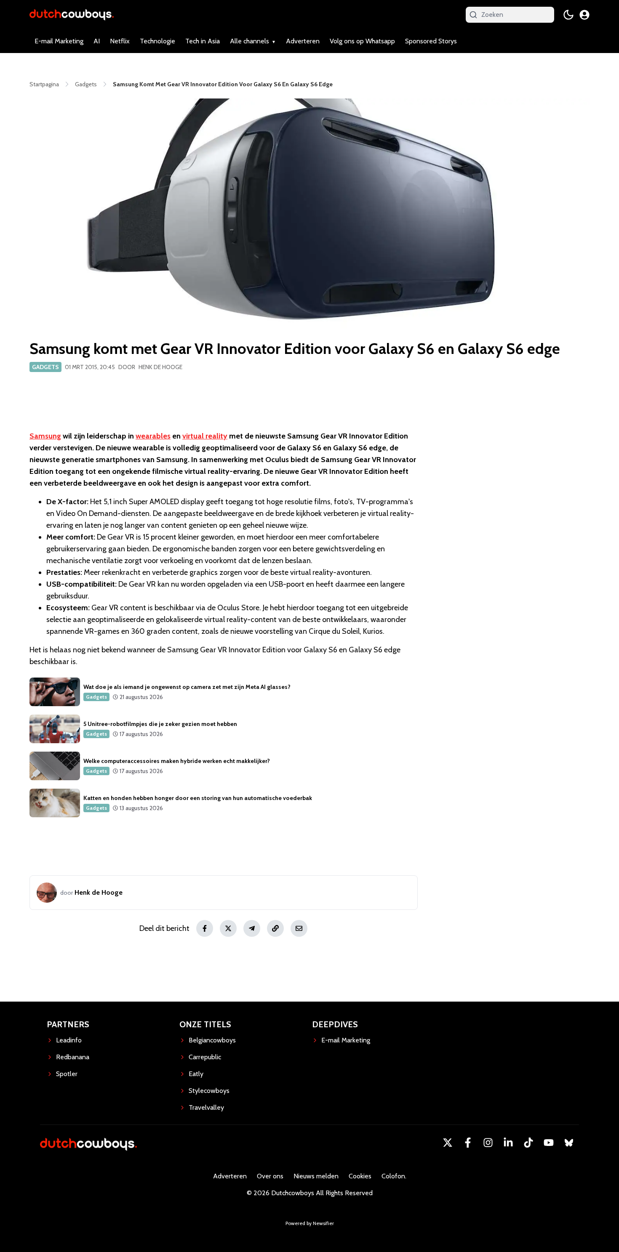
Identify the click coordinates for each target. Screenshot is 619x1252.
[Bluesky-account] (569, 1143)
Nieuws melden (316, 1176)
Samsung (45, 436)
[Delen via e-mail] (299, 928)
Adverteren (303, 41)
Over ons (270, 1176)
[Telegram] (251, 928)
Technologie (157, 41)
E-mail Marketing (59, 41)
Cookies (360, 1176)
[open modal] (584, 15)
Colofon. (394, 1176)
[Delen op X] (228, 928)
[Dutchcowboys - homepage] (71, 14)
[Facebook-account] (468, 1143)
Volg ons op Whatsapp (362, 41)
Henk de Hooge (160, 367)
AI (96, 41)
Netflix (120, 41)
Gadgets (45, 367)
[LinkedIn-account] (508, 1143)
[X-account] (448, 1143)
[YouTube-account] (549, 1143)
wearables (153, 436)
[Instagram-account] (488, 1143)
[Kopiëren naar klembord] (275, 928)
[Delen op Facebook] (204, 928)
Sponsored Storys (431, 41)
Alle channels (249, 41)
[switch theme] (568, 15)
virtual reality (204, 436)
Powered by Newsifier (309, 1223)
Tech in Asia (202, 41)
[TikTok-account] (528, 1143)
